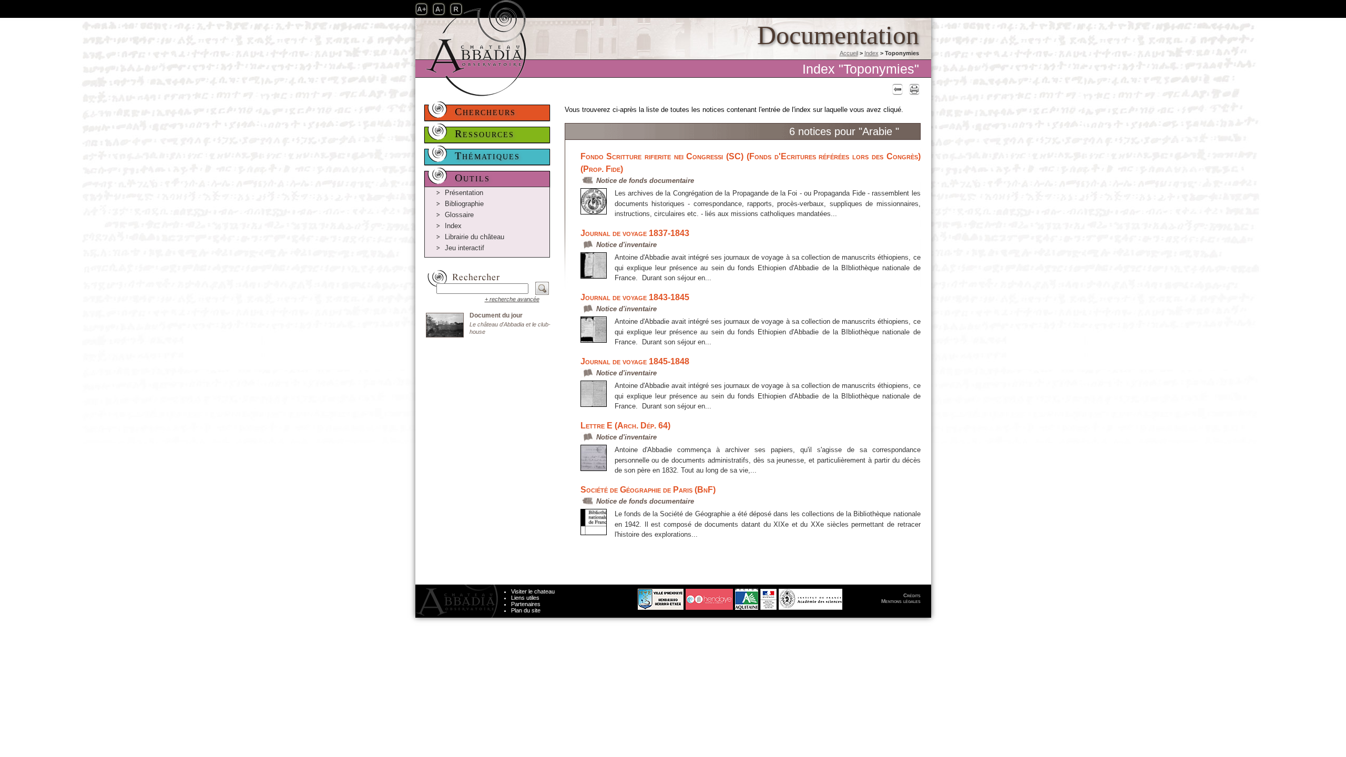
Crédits (912, 595)
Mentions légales (901, 601)
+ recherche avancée (512, 299)
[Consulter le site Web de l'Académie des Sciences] (810, 596)
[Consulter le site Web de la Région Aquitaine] (746, 596)
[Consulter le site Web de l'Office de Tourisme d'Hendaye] (709, 596)
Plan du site (526, 610)
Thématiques (487, 155)
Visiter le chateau (533, 591)
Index (871, 53)
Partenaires (526, 604)
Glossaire (459, 215)
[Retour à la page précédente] (896, 89)
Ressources (484, 133)
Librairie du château (474, 237)
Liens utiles (525, 598)
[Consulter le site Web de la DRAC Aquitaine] (768, 596)
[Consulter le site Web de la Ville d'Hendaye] (621, 596)
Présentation (464, 193)
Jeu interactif (464, 248)
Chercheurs (485, 111)
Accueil (849, 53)
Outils (472, 177)
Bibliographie (464, 204)
